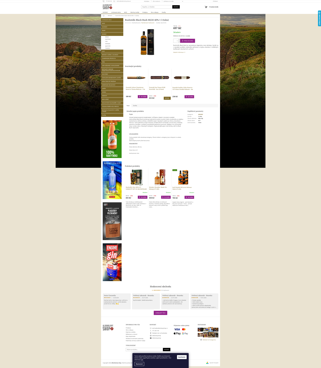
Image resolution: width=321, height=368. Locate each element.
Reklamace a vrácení (131, 334)
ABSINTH (104, 95)
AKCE (103, 23)
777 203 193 (155, 330)
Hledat (176, 7)
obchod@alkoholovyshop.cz (160, 328)
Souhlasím (181, 357)
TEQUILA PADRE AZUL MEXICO (110, 106)
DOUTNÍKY (105, 74)
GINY (103, 51)
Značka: (161, 23)
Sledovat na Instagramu (209, 340)
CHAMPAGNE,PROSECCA (109, 58)
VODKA (104, 92)
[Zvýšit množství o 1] (179, 40)
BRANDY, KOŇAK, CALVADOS (110, 55)
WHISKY (104, 34)
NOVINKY (104, 27)
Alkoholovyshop (156, 338)
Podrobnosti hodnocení (147, 23)
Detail (167, 98)
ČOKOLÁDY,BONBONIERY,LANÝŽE (111, 78)
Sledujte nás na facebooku (159, 333)
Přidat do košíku (188, 41)
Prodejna (146, 1)
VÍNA (103, 62)
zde (142, 360)
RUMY (103, 30)
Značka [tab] (135, 105)
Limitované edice (107, 20)
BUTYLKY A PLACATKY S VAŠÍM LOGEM (110, 110)
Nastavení (139, 364)
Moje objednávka (130, 336)
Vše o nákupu (156, 1)
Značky (104, 115)
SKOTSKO (108, 39)
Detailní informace (178, 52)
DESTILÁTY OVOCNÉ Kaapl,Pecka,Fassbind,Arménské (111, 69)
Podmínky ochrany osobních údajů (135, 340)
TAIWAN (107, 48)
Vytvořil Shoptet (214, 363)
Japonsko (107, 46)
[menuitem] (105, 12)
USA (106, 41)
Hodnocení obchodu (160, 286)
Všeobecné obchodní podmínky (134, 338)
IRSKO (107, 37)
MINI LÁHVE (105, 99)
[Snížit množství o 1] (179, 42)
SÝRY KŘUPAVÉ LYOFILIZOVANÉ (110, 65)
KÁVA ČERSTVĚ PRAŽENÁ (109, 81)
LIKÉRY (104, 88)
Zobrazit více (160, 313)
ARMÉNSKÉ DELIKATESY (108, 85)
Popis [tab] (128, 105)
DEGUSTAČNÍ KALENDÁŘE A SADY (111, 103)
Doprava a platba (169, 1)
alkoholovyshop (156, 335)
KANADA (107, 43)
